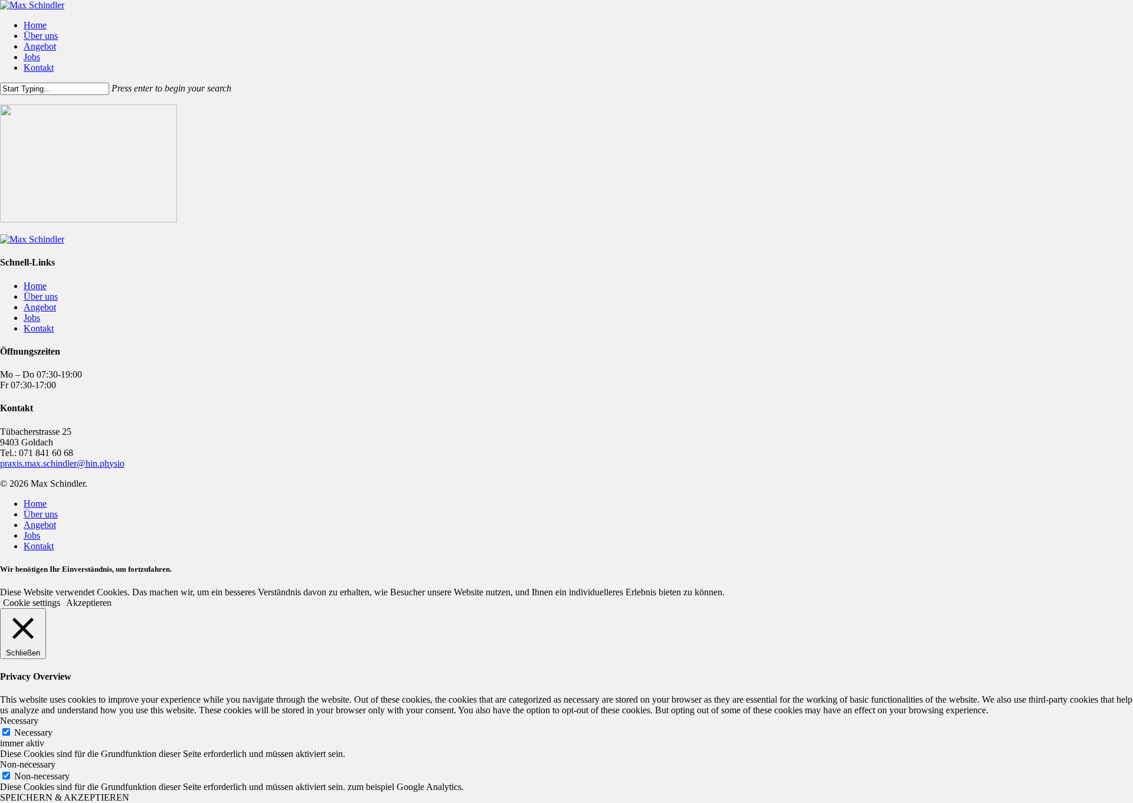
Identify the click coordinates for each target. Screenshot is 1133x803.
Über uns (41, 296)
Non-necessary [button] (27, 764)
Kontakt (39, 328)
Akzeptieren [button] (89, 603)
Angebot (40, 307)
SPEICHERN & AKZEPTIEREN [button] (64, 797)
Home (35, 286)
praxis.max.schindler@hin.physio (62, 463)
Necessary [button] (19, 721)
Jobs (32, 318)
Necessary (33, 732)
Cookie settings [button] (31, 603)
